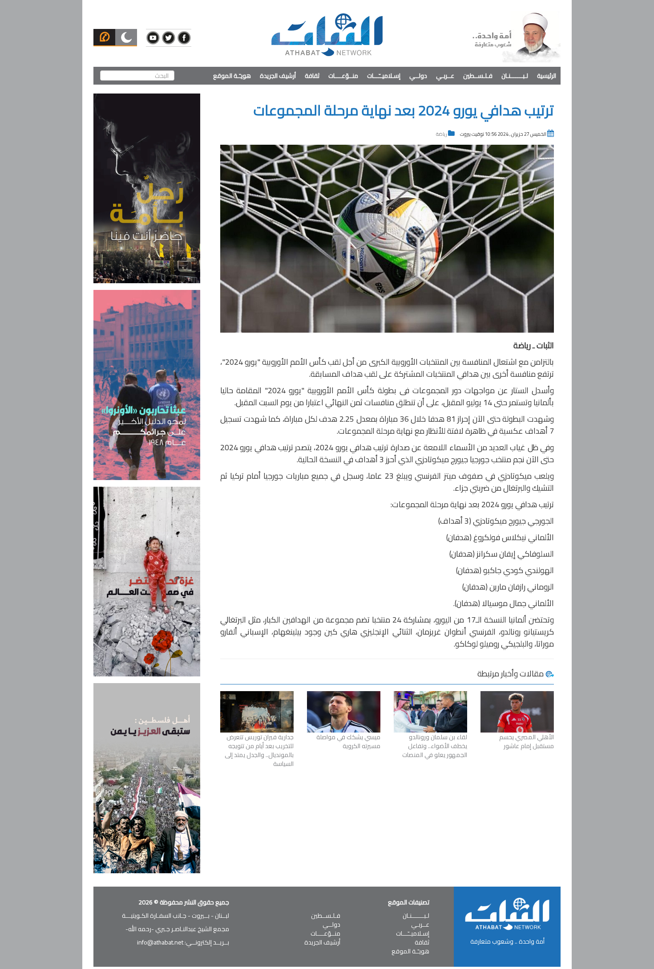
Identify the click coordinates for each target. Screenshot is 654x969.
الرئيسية (546, 75)
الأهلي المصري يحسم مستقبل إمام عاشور (526, 741)
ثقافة (312, 75)
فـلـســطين (478, 75)
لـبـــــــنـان (514, 75)
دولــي (418, 75)
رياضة (441, 134)
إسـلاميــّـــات (383, 75)
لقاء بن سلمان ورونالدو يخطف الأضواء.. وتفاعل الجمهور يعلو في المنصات (434, 746)
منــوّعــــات (343, 75)
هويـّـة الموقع (232, 75)
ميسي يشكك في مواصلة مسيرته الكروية (348, 741)
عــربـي (445, 75)
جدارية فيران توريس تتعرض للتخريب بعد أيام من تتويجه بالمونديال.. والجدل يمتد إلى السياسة (259, 750)
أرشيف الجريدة (278, 75)
